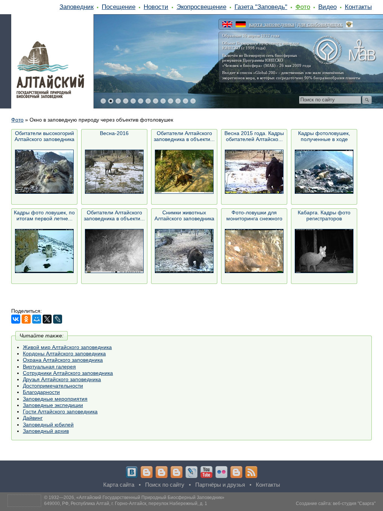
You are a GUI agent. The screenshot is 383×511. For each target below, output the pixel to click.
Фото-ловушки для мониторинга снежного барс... (254, 215)
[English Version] (227, 24)
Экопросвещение (201, 6)
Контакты (358, 6)
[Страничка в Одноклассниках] (162, 472)
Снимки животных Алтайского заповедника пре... (184, 215)
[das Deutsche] (241, 24)
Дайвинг (33, 418)
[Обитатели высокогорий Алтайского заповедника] (44, 172)
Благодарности (41, 392)
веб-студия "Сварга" (354, 503)
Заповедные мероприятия (55, 399)
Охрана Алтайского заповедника (63, 360)
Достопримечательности (53, 386)
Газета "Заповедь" (261, 6)
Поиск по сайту (164, 484)
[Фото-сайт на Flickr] (221, 472)
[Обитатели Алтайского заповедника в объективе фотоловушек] (184, 172)
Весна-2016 (114, 133)
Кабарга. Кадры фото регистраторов (324, 215)
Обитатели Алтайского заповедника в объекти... (184, 136)
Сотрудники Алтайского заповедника (68, 373)
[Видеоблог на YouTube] (206, 472)
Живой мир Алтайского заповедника (67, 347)
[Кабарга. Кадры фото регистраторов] (324, 251)
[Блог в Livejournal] (191, 472)
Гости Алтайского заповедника (60, 411)
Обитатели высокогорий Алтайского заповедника (44, 136)
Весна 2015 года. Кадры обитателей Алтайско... (254, 136)
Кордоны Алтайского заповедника (64, 354)
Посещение (118, 6)
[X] (47, 319)
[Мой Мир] (36, 319)
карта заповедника (271, 24)
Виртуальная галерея (49, 367)
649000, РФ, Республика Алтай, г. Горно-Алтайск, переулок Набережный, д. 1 (125, 503)
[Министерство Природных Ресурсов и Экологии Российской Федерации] (349, 24)
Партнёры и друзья (220, 484)
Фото (302, 6)
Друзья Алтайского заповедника (62, 379)
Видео (327, 6)
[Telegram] (147, 472)
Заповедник (76, 6)
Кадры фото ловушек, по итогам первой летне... (44, 215)
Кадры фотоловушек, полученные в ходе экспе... (324, 136)
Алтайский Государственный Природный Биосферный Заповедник (150, 497)
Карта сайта (118, 484)
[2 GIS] (236, 472)
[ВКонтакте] (15, 319)
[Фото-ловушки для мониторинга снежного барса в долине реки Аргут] (254, 251)
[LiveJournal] (57, 319)
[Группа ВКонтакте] (132, 472)
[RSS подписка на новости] (251, 472)
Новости (156, 6)
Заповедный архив (46, 431)
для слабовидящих (320, 24)
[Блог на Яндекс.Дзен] (177, 472)
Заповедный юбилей (48, 425)
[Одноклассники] (26, 319)
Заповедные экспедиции (53, 405)
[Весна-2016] (114, 172)
